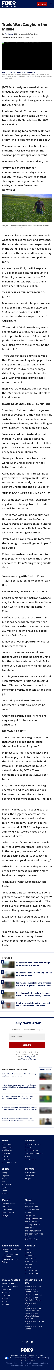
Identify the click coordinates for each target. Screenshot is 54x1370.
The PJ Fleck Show (32, 1222)
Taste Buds (29, 1228)
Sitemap (28, 1264)
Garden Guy (30, 1175)
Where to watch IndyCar (31, 1304)
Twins (4, 1178)
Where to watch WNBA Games (34, 1322)
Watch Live (42, 4)
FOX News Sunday (9, 1162)
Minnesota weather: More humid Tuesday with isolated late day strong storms (18, 1097)
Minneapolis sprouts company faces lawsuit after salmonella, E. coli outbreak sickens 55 (19, 1108)
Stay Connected (11, 1279)
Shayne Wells (30, 1172)
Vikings (5, 1172)
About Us (30, 1245)
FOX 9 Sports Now (32, 1225)
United (4, 1190)
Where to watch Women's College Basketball (32, 1315)
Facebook (6, 1292)
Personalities (30, 1255)
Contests (28, 1252)
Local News (7, 1144)
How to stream (8, 1283)
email (32, 1342)
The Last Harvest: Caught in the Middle (18, 72)
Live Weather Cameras (34, 1153)
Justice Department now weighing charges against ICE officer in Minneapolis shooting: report (19, 1087)
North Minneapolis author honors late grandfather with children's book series (18, 1120)
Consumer (6, 1159)
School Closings (31, 1150)
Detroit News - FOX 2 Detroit (10, 1261)
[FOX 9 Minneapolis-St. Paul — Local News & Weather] (9, 4)
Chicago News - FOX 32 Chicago (10, 1255)
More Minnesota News (14, 1069)
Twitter (5, 1298)
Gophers (5, 1175)
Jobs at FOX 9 (30, 1258)
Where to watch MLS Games (33, 1327)
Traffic (27, 1156)
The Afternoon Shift (33, 1231)
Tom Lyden (9, 34)
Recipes (28, 1178)
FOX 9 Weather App (33, 1144)
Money (6, 1200)
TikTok (5, 1301)
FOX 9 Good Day (32, 1209)
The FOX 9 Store (31, 1239)
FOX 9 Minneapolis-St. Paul (23, 34)
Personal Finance (9, 1203)
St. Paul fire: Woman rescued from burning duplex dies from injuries (19, 1075)
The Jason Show (31, 1206)
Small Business (8, 1212)
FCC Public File (31, 1270)
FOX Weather (30, 1159)
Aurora (5, 1193)
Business (5, 1206)
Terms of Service (28, 1059)
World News (7, 1150)
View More (45, 1069)
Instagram (6, 1295)
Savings (5, 1215)
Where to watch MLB (33, 1295)
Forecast (28, 1147)
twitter (27, 1342)
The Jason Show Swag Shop (34, 1235)
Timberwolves (7, 1184)
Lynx (4, 1187)
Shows (28, 1200)
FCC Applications (32, 1273)
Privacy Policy (30, 1057)
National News (8, 1147)
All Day (28, 1212)
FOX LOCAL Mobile (10, 1286)
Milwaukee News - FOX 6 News (11, 1250)
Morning (30, 1168)
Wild (3, 1181)
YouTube (5, 1304)
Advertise (29, 1267)
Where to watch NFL (33, 1286)
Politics (5, 1156)
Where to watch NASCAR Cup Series (33, 1299)
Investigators (7, 1153)
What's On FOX (31, 1261)
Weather (30, 1140)
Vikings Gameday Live (34, 1218)
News (36, 34)
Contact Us (29, 1249)
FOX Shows (29, 1203)
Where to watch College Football (31, 1290)
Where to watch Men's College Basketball (34, 1309)
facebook (22, 1342)
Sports (5, 1168)
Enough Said (30, 1215)
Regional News (10, 1245)
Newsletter (6, 1289)
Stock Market (7, 1209)
